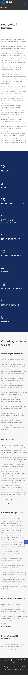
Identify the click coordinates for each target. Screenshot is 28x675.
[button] (26, 542)
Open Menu (25, 5)
